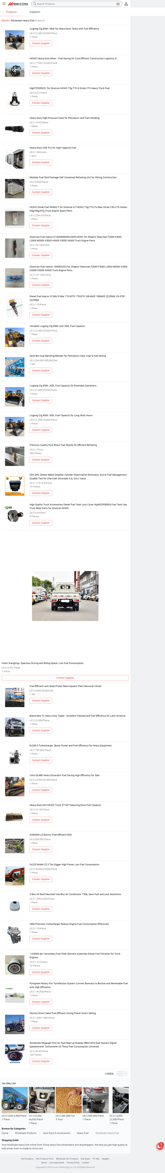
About (44, 1162)
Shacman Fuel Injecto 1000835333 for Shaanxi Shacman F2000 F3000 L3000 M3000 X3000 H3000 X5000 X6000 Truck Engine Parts (78, 268)
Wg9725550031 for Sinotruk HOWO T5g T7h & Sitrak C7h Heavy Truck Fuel (70, 88)
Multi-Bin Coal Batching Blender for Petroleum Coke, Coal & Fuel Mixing (68, 355)
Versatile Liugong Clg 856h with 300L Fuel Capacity (57, 326)
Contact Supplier (41, 43)
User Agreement (56, 1162)
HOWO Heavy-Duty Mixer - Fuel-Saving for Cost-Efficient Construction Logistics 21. (74, 58)
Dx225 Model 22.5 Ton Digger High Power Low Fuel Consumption (64, 864)
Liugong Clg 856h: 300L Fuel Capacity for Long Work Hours (61, 415)
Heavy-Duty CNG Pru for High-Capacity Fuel (53, 147)
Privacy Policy (73, 1162)
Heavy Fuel (83, 1133)
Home (5, 1133)
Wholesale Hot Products (67, 1158)
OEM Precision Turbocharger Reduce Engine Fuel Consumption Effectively (69, 924)
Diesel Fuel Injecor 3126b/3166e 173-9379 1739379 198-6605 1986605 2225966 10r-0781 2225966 (77, 298)
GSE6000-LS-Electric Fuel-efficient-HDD (51, 834)
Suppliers (34, 12)
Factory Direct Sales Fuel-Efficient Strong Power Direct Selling (63, 1013)
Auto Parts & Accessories (56, 1133)
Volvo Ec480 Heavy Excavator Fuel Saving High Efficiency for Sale (65, 775)
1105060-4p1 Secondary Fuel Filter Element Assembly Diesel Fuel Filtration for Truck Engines (75, 955)
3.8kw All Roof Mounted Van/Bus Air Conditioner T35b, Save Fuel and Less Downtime (75, 894)
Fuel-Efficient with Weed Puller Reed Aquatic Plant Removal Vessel (65, 686)
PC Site (96, 1158)
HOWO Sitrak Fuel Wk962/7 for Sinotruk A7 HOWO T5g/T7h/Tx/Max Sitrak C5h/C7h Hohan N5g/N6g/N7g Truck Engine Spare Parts (78, 208)
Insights (105, 1158)
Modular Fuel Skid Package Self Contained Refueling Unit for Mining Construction (73, 177)
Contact (85, 1162)
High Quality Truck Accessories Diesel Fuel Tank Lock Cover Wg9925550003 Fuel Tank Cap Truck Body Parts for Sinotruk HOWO (78, 506)
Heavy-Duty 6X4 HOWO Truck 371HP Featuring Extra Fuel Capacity (65, 805)
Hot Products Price (45, 1158)
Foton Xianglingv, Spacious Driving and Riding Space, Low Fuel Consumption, (43, 663)
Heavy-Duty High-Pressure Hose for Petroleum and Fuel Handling (64, 118)
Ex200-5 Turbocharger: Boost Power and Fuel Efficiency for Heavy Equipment (71, 745)
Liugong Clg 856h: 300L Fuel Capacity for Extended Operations (63, 385)
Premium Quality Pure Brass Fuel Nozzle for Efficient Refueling (63, 445)
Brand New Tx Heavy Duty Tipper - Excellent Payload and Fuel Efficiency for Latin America (77, 715)
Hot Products (27, 1158)
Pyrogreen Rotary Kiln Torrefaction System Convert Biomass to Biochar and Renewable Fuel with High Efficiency (79, 985)
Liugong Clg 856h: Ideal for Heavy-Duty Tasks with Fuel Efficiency (64, 28)
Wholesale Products (25, 1133)
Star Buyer (85, 1158)
